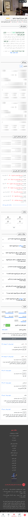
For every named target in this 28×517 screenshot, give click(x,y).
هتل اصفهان (14, 446)
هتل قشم (14, 450)
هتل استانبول (14, 455)
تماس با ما (14, 440)
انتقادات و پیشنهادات (14, 433)
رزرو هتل (21, 246)
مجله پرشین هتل (14, 444)
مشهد (13, 32)
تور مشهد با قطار (14, 453)
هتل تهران (14, 463)
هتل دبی (14, 470)
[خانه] (24, 515)
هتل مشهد (14, 458)
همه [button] (21, 66)
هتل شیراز (14, 468)
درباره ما (14, 438)
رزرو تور (21, 299)
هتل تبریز (14, 465)
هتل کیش (14, 461)
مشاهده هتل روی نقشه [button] (7, 205)
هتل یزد (14, 448)
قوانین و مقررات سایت (14, 436)
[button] (23, 1)
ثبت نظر (14, 339)
